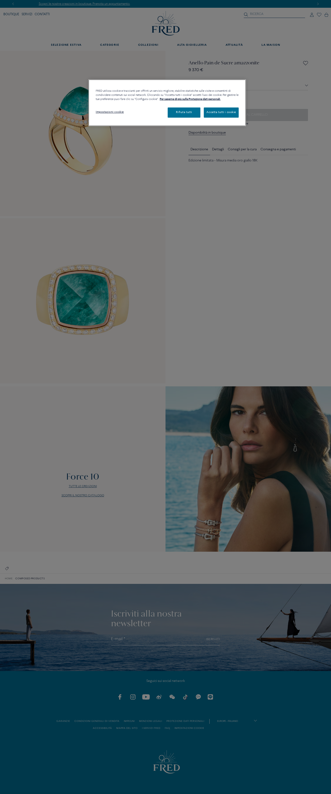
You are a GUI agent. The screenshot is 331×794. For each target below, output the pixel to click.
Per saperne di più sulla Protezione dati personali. (190, 99)
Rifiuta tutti (184, 112)
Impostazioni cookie (110, 112)
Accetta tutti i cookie (221, 112)
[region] (167, 102)
